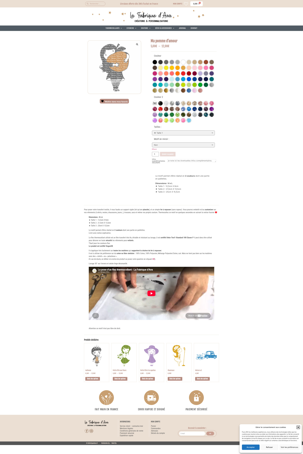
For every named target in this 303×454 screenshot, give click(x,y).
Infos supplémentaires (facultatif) (158, 160)
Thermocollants (113, 28)
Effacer (154, 149)
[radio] (154, 62)
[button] (298, 427)
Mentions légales (126, 428)
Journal (182, 28)
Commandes (155, 428)
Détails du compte (158, 433)
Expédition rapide (126, 435)
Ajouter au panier (168, 154)
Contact (194, 28)
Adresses (154, 431)
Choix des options (92, 379)
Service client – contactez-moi (131, 426)
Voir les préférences (289, 447)
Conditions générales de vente (131, 431)
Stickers (130, 28)
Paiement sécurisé (127, 433)
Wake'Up (113, 443)
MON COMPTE (177, 4)
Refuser (269, 447)
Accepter (251, 447)
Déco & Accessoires (163, 28)
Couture (144, 28)
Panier (153, 426)
